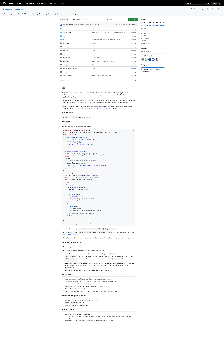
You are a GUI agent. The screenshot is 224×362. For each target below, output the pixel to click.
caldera (94, 29)
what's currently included (88, 108)
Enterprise (52, 3)
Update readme (96, 57)
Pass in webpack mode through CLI (102, 75)
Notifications (196, 9)
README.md (66, 57)
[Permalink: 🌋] (60, 87)
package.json (66, 64)
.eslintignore (66, 43)
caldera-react (19, 9)
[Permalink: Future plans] (60, 309)
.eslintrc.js (65, 47)
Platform (11, 3)
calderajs (8, 9)
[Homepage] (4, 3)
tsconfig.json (66, 72)
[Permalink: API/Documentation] (60, 242)
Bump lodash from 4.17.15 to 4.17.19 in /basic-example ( (108, 32)
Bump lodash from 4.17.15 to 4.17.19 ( (84, 24)
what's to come (105, 108)
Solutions (20, 3)
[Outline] (135, 81)
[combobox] (116, 19)
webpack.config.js (68, 75)
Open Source (41, 3)
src (63, 39)
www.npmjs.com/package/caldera (154, 25)
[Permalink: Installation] (60, 112)
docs (64, 36)
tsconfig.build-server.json (70, 68)
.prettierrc (65, 54)
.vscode (65, 29)
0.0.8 (93, 64)
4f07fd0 (118, 24)
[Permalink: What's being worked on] (60, 295)
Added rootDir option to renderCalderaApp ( (104, 39)
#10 (118, 39)
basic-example (67, 32)
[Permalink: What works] (60, 274)
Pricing (61, 3)
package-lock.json (68, 61)
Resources (30, 3)
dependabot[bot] (67, 24)
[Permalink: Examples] (60, 121)
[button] (133, 130)
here (78, 238)
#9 (124, 32)
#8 (95, 24)
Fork (206, 9)
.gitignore (65, 50)
